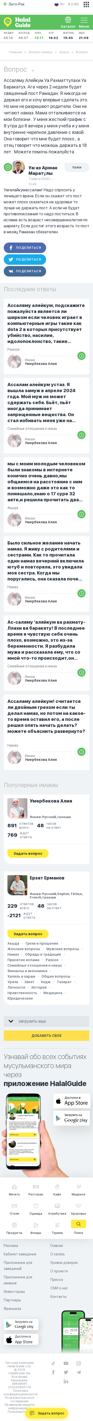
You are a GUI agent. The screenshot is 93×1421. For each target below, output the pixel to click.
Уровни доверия (64, 1263)
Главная (15, 52)
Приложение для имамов (18, 1280)
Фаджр (9, 35)
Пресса (56, 1280)
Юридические (20, 998)
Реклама (11, 1246)
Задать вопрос (51, 1413)
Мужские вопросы (62, 949)
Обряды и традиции (43, 954)
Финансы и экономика (27, 971)
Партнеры (12, 1300)
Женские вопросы (23, 949)
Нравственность (22, 993)
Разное (52, 960)
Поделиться (28, 248)
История (39, 987)
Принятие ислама (23, 960)
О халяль (57, 1254)
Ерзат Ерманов (47, 877)
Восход (24, 35)
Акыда (13, 943)
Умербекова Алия (51, 801)
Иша (84, 35)
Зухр (39, 35)
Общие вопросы (55, 976)
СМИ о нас (59, 1288)
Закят (29, 982)
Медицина (52, 993)
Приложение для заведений (18, 1266)
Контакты (58, 1297)
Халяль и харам (21, 976)
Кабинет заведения (20, 1254)
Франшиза (12, 1309)
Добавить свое (46, 1036)
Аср (53, 35)
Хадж (46, 982)
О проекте (59, 1271)
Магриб (68, 35)
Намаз (13, 954)
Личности (16, 987)
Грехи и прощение (42, 943)
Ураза (64, 52)
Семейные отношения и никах (34, 965)
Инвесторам (14, 1292)
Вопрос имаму (40, 52)
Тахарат (64, 982)
